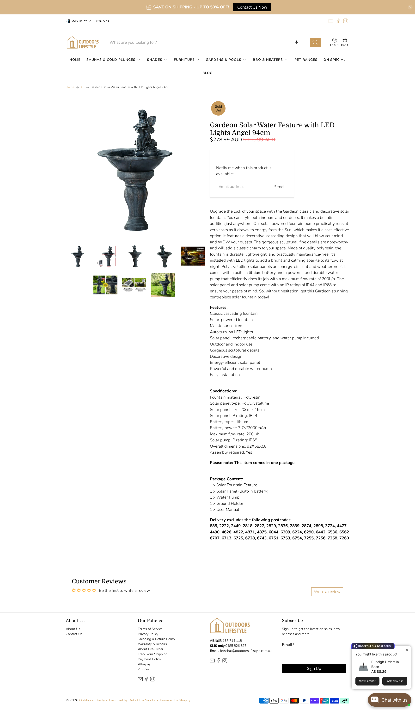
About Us (73, 629)
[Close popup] (407, 650)
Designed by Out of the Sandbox (133, 700)
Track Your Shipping (152, 654)
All (82, 87)
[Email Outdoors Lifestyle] (331, 21)
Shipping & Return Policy (156, 639)
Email (288, 645)
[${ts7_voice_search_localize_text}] (296, 42)
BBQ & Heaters (268, 59)
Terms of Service (150, 629)
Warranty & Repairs (152, 644)
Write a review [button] (327, 591)
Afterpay (144, 664)
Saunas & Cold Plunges (110, 59)
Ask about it (395, 681)
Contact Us (74, 634)
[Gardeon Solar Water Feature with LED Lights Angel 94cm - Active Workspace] (135, 169)
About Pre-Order (150, 649)
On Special (334, 59)
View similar (367, 681)
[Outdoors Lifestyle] (83, 42)
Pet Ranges (305, 59)
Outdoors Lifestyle (93, 700)
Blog (207, 73)
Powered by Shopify (175, 700)
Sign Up (314, 668)
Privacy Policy (148, 634)
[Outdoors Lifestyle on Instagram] (345, 21)
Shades (154, 59)
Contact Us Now (252, 7)
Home (74, 59)
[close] (410, 7)
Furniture (184, 59)
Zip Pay (143, 669)
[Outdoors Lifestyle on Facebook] (338, 21)
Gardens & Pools (223, 59)
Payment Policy (149, 659)
